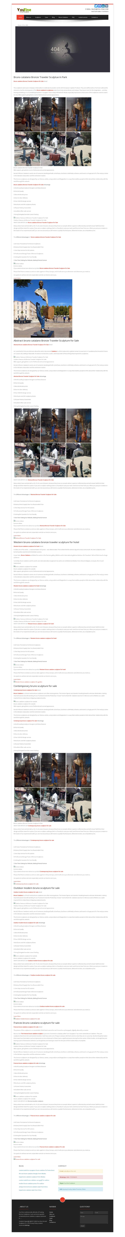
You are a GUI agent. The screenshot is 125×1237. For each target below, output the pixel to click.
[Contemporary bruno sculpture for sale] (26, 884)
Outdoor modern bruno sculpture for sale (26, 923)
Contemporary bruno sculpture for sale (25, 721)
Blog (53, 17)
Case (46, 17)
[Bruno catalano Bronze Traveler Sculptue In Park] (43, 308)
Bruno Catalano (63, 17)
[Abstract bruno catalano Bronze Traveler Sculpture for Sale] (27, 538)
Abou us (28, 17)
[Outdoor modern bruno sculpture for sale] (27, 1018)
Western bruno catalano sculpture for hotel (26, 586)
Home (20, 17)
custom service (83, 17)
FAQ (73, 17)
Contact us (95, 17)
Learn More (17, 278)
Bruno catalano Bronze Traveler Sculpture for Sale (29, 184)
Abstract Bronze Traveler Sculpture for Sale (26, 376)
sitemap (27, 1225)
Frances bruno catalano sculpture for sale (26, 1063)
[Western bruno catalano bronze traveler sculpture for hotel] (28, 682)
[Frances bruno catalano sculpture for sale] (27, 1159)
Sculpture (38, 17)
